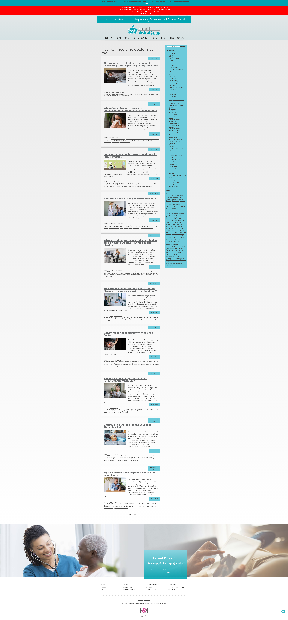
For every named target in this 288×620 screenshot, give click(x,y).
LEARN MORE (145, 3)
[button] (283, 611)
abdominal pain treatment (118, 456)
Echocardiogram (174, 93)
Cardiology (172, 73)
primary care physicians (170, 256)
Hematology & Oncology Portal (159, 19)
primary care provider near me (113, 460)
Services (126, 584)
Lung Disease (173, 136)
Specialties (127, 587)
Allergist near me (174, 193)
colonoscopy (181, 202)
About (106, 38)
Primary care (173, 157)
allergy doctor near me (178, 195)
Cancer (171, 71)
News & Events (152, 590)
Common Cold (173, 82)
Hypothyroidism (174, 125)
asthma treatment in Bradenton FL (173, 197)
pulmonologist (170, 265)
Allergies (171, 57)
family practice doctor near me (136, 183)
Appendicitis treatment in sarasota (120, 361)
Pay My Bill (182, 19)
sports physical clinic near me (147, 274)
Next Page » (133, 514)
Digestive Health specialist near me (124, 364)
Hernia (171, 118)
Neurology (172, 143)
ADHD (171, 55)
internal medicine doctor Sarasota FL (131, 458)
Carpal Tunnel (173, 75)
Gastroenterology (174, 103)
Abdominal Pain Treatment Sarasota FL (124, 457)
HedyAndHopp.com (146, 616)
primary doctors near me (178, 263)
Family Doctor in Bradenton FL (119, 183)
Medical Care (115, 411)
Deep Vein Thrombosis (176, 87)
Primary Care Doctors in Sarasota (137, 94)
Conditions (172, 85)
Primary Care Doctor (121, 140)
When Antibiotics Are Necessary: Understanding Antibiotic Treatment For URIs (130, 109)
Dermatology (173, 89)
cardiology (182, 201)
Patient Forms (116, 38)
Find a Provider (107, 590)
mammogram (173, 137)
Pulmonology (173, 163)
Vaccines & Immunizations (177, 179)
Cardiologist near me (172, 201)
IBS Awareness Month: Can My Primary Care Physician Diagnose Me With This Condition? (130, 289)
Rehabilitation (173, 164)
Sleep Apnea (173, 168)
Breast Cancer (173, 67)
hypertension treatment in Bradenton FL (114, 505)
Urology (171, 177)
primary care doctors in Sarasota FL (174, 235)
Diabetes (171, 91)
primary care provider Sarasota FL (130, 460)
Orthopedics (173, 145)
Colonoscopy (173, 80)
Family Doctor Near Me (179, 206)
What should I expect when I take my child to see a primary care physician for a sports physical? (130, 243)
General (112, 92)
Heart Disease (173, 114)
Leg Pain (171, 134)
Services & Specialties (142, 38)
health (181, 210)
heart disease (169, 211)
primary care (112, 140)
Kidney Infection (174, 132)
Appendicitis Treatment (116, 360)
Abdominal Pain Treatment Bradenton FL (136, 456)
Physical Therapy (174, 154)
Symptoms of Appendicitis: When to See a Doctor (128, 334)
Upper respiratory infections (177, 175)
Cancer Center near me (180, 199)
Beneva (150, 13)
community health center (177, 84)
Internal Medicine (119, 92)
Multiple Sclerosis (174, 141)
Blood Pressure (114, 502)
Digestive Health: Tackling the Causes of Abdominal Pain (127, 426)
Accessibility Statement (144, 600)
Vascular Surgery (114, 408)
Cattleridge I (151, 9)
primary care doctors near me (134, 140)
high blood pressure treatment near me (146, 503)
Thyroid (171, 173)
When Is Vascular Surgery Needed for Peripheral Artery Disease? (125, 379)
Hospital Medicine (174, 119)
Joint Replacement (175, 130)
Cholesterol (172, 78)
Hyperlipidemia (173, 121)
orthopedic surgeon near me (146, 411)
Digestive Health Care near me (141, 363)
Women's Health (174, 186)
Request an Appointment (143, 19)
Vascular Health (174, 182)
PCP (169, 226)
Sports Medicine (174, 170)
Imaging (171, 127)
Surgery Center (159, 38)
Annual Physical (174, 58)
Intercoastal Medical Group (118, 139)
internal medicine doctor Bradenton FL (136, 139)
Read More (154, 89)
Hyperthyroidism (174, 123)
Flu (170, 102)
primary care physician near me (130, 274)
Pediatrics (172, 146)
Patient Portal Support (145, 21)
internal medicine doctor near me (120, 94)
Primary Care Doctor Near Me (175, 230)
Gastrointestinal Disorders (176, 105)
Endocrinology (173, 94)
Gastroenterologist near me (173, 210)
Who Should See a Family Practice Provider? (130, 198)
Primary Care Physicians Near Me (120, 95)
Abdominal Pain (114, 454)
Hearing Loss (173, 112)
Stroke (171, 172)
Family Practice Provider (116, 181)
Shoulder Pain (173, 166)
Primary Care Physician (126, 186)
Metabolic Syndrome (175, 139)
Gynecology (172, 109)
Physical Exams (173, 152)
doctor (112, 409)
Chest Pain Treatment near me (172, 202)
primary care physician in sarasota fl (120, 142)
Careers (171, 38)
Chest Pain (172, 76)
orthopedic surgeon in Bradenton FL (129, 411)
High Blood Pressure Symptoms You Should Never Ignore (129, 473)
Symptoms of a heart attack (121, 508)
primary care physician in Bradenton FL (142, 186)
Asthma (171, 64)
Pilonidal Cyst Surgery (175, 155)
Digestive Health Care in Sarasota (123, 363)
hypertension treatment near (133, 505)
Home (103, 584)
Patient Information (154, 584)
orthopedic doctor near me (151, 317)
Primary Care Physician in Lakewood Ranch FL (145, 273)
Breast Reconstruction (176, 69)
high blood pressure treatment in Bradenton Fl (123, 503)
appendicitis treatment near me (137, 361)
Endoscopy (172, 96)
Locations (180, 38)
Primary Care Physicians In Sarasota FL (176, 260)
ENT (170, 98)
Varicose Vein (173, 181)
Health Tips (172, 110)
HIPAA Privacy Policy (176, 587)
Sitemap (171, 590)
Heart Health (173, 116)
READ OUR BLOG (123, 571)
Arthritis (171, 62)
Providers (127, 38)
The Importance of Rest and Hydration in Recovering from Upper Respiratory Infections (131, 64)
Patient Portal (173, 19)
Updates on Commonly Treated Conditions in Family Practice (130, 155)
